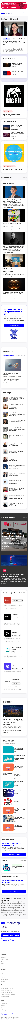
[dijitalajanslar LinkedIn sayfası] (5, 1014)
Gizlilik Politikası (15, 1019)
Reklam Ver (6, 945)
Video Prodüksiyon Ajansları (8, 994)
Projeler (18, 355)
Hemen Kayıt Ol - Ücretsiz (14, 854)
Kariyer (3, 1008)
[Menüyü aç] (26, 13)
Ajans (2, 961)
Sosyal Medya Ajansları (6, 990)
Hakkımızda (4, 1003)
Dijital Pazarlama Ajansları (7, 988)
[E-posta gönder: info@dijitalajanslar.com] (8, 1014)
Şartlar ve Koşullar (5, 1019)
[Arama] (23, 13)
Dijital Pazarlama (5, 979)
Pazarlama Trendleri (8, 355)
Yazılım (3, 981)
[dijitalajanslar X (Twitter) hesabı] (2, 1014)
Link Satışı (3, 1010)
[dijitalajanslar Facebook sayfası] (12, 1014)
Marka (2, 966)
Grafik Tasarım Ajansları (7, 992)
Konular (23, 355)
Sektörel (3, 964)
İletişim (3, 1005)
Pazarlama (3, 977)
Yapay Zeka (4, 973)
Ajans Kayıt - (8, 940)
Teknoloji (3, 957)
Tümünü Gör (24, 177)
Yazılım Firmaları (5, 996)
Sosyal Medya (4, 959)
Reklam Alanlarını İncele (14, 325)
